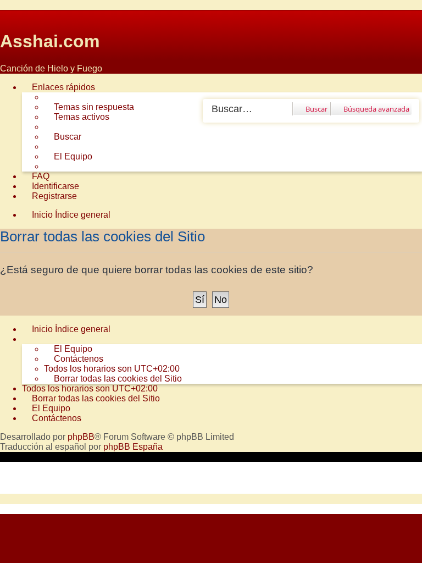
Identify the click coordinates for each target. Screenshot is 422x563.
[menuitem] (89, 107)
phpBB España (133, 446)
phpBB (81, 436)
